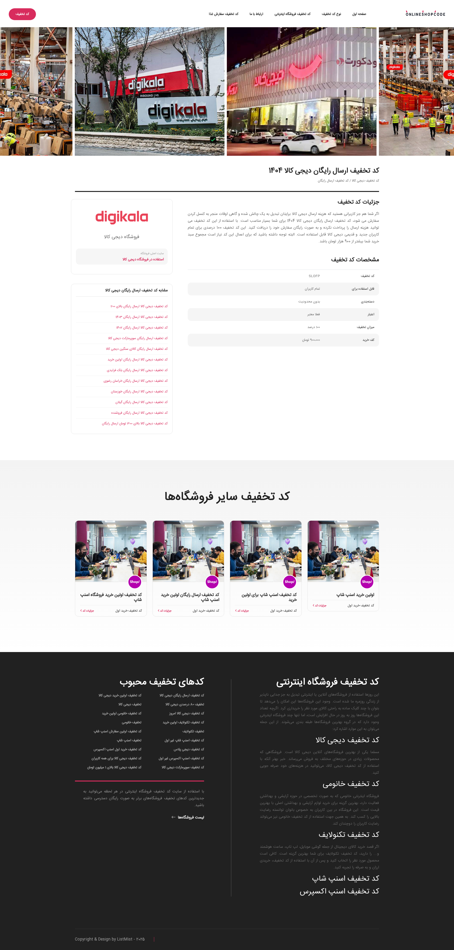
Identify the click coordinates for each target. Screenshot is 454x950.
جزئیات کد (320, 605)
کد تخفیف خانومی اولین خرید (121, 713)
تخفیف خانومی (131, 722)
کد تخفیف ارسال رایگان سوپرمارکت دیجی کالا (138, 338)
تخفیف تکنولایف (193, 731)
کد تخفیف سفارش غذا (223, 14)
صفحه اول (359, 14)
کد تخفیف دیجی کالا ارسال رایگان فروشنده (139, 413)
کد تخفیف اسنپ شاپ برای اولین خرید (269, 597)
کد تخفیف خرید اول (361, 605)
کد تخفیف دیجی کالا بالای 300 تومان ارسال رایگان (135, 423)
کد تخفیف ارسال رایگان (333, 181)
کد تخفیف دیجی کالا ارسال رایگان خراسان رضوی (136, 381)
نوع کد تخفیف (331, 14)
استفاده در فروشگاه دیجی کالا (143, 259)
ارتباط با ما (256, 14)
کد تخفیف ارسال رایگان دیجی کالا (182, 695)
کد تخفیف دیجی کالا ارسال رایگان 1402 (142, 328)
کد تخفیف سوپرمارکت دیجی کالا (183, 767)
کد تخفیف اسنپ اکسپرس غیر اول (181, 758)
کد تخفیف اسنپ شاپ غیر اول (184, 740)
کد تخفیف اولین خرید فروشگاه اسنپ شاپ (111, 597)
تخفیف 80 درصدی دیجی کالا (185, 704)
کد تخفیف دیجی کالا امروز (186, 713)
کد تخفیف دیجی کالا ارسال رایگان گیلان (141, 402)
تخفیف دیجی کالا (129, 704)
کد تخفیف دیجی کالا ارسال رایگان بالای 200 (139, 306)
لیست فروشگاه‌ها (190, 817)
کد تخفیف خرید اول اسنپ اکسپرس (117, 749)
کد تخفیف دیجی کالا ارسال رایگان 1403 (141, 317)
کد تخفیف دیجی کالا (365, 181)
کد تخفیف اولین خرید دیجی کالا (120, 695)
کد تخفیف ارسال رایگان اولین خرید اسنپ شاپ (190, 597)
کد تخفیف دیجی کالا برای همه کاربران (116, 758)
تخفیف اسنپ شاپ (129, 740)
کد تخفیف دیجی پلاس (189, 749)
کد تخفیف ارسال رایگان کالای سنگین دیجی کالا (137, 349)
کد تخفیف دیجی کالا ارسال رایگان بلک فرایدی (137, 370)
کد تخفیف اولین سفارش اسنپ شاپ (117, 731)
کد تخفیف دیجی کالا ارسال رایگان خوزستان (139, 392)
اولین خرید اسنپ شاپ (355, 595)
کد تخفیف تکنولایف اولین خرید (183, 722)
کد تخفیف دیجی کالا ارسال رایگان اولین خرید (138, 360)
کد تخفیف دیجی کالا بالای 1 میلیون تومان (114, 767)
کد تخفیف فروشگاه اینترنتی (292, 14)
